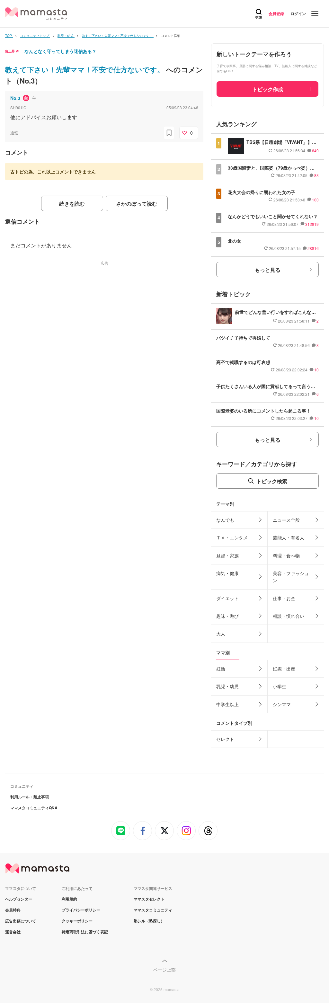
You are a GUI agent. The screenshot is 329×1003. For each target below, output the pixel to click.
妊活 (220, 668)
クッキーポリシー (77, 921)
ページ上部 (164, 969)
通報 (14, 132)
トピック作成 (267, 89)
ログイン (298, 13)
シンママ (282, 704)
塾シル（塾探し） (149, 921)
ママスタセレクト (149, 899)
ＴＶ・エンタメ (232, 537)
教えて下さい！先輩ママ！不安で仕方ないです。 (85, 69)
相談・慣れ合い (288, 616)
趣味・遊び (227, 616)
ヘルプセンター (18, 899)
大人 (220, 633)
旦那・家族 (227, 555)
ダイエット (227, 598)
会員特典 (13, 910)
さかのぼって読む (136, 203)
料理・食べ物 (286, 555)
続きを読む (72, 203)
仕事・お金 (284, 598)
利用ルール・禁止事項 (29, 797)
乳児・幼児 (227, 686)
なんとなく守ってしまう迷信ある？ (60, 51)
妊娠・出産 (284, 668)
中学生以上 (227, 704)
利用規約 (69, 899)
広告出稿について (20, 921)
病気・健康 (227, 573)
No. (15, 98)
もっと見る (267, 269)
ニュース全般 (286, 520)
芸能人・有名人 (288, 537)
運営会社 (13, 932)
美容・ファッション (291, 576)
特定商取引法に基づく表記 (85, 932)
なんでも (225, 520)
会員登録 (276, 13)
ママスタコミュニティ (153, 910)
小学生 (279, 686)
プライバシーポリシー (81, 910)
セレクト (225, 739)
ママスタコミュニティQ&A (34, 808)
